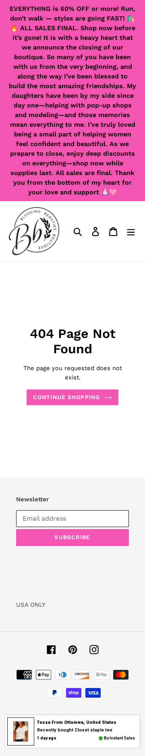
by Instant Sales (119, 738)
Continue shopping (66, 397)
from (76, 722)
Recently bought (74, 730)
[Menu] (131, 231)
